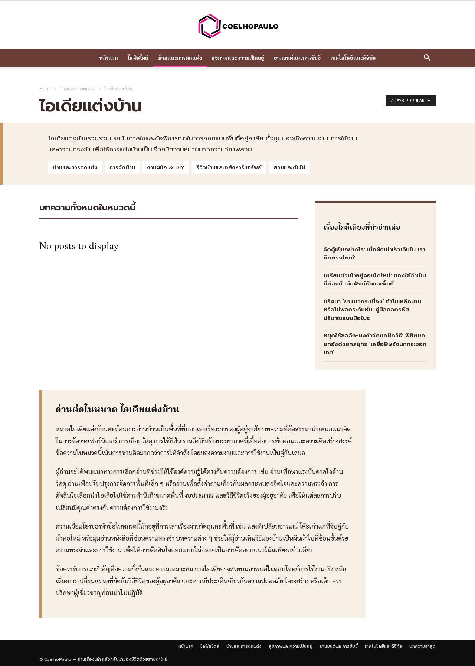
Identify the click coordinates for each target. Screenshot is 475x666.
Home (45, 88)
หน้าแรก (108, 58)
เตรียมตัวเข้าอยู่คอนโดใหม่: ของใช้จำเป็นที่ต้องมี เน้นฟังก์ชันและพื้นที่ (375, 279)
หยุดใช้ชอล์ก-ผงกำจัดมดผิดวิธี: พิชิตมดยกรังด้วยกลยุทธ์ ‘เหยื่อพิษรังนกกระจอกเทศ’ (375, 344)
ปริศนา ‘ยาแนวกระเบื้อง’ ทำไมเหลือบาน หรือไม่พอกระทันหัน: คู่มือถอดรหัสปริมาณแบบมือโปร (372, 309)
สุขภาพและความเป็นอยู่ (238, 58)
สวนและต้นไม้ (289, 168)
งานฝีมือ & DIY (165, 168)
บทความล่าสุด (422, 646)
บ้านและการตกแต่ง (180, 58)
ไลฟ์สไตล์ (138, 58)
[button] (427, 58)
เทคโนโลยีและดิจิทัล (353, 58)
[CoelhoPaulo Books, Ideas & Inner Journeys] (237, 26)
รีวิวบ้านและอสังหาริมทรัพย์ (229, 168)
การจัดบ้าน (122, 168)
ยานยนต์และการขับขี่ (297, 58)
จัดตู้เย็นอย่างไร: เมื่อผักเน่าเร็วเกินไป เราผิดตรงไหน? (374, 253)
